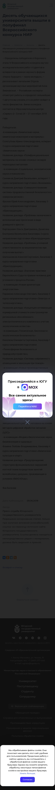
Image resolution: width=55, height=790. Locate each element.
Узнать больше (27, 773)
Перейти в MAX (27, 406)
